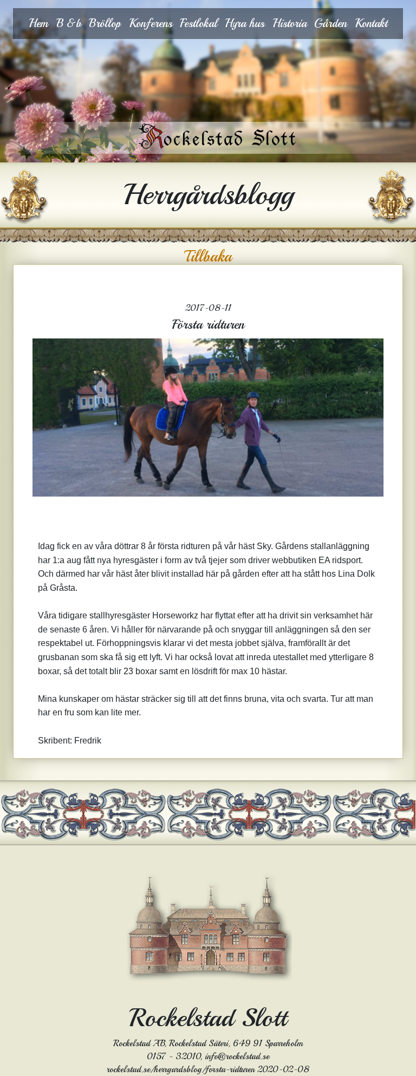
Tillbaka (208, 256)
